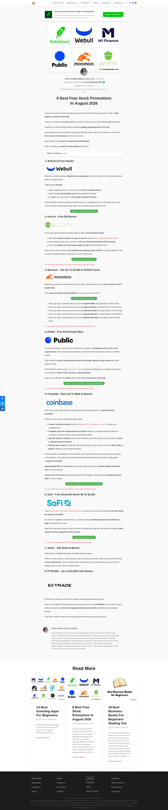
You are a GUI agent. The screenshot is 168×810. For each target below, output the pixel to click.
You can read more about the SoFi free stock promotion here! (68, 542)
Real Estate (84, 3)
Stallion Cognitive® (90, 807)
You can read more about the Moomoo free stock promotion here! (70, 326)
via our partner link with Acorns (106, 238)
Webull (59, 778)
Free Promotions (87, 86)
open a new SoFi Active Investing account (65, 511)
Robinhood (61, 783)
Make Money (118, 3)
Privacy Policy (116, 787)
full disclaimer (129, 805)
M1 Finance (61, 787)
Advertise (90, 778)
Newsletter (90, 783)
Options (95, 3)
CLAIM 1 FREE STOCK (113, 14)
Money (34, 792)
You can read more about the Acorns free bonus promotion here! (69, 264)
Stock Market (57, 3)
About (88, 787)
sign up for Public (75, 369)
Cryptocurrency (71, 3)
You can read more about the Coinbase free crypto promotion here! (70, 489)
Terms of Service (117, 783)
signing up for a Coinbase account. (92, 424)
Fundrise (60, 792)
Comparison (36, 787)
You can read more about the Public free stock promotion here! (69, 388)
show (64, 153)
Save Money (105, 3)
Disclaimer (115, 778)
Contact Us (115, 792)
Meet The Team (92, 791)
